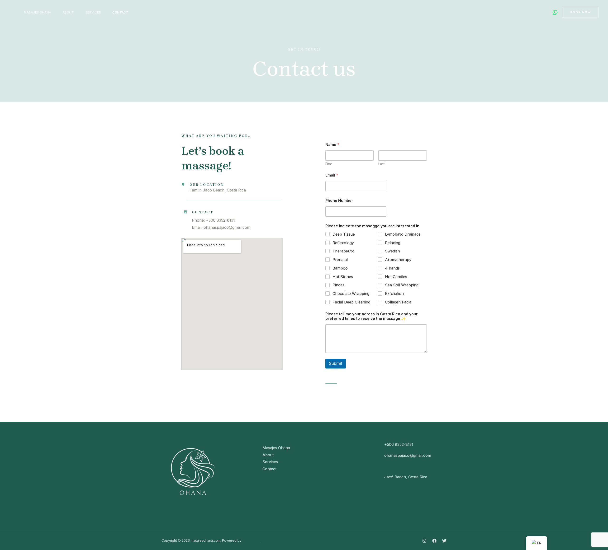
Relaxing (392, 242)
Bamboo (340, 268)
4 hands (392, 268)
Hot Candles (396, 276)
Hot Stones (342, 276)
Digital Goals (252, 540)
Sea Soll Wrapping (401, 285)
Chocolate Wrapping (350, 293)
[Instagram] (424, 541)
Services (93, 12)
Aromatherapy (398, 259)
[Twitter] (444, 541)
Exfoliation (394, 293)
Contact (120, 12)
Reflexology (343, 242)
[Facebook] (434, 541)
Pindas (338, 285)
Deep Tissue (343, 234)
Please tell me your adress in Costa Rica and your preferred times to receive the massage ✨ (371, 316)
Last (381, 164)
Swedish (392, 251)
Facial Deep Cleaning (351, 302)
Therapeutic (343, 251)
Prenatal (340, 259)
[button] (580, 12)
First (328, 164)
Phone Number (339, 200)
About (68, 12)
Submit (335, 363)
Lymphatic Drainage (403, 234)
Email (331, 175)
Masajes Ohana (37, 12)
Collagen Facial (398, 302)
